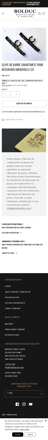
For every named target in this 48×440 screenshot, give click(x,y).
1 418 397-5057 (7, 3)
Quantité (5, 89)
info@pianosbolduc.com (19, 208)
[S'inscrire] (40, 393)
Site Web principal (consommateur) (33, 4)
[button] (3, 13)
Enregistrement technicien (15, 329)
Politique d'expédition (10, 233)
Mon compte (9, 324)
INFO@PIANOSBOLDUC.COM (14, 368)
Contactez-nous (8, 253)
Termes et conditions (12, 308)
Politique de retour (12, 297)
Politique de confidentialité (15, 303)
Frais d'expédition (6, 85)
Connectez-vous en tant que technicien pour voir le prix (22, 81)
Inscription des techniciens (14, 4)
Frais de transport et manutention (17, 292)
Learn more (24, 429)
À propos (8, 286)
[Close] (46, 420)
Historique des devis (12, 335)
